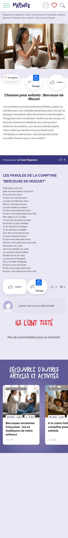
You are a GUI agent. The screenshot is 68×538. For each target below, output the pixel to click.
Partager (36, 86)
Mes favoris (54, 5)
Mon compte (45, 5)
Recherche (62, 5)
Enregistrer (13, 78)
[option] (21, 415)
